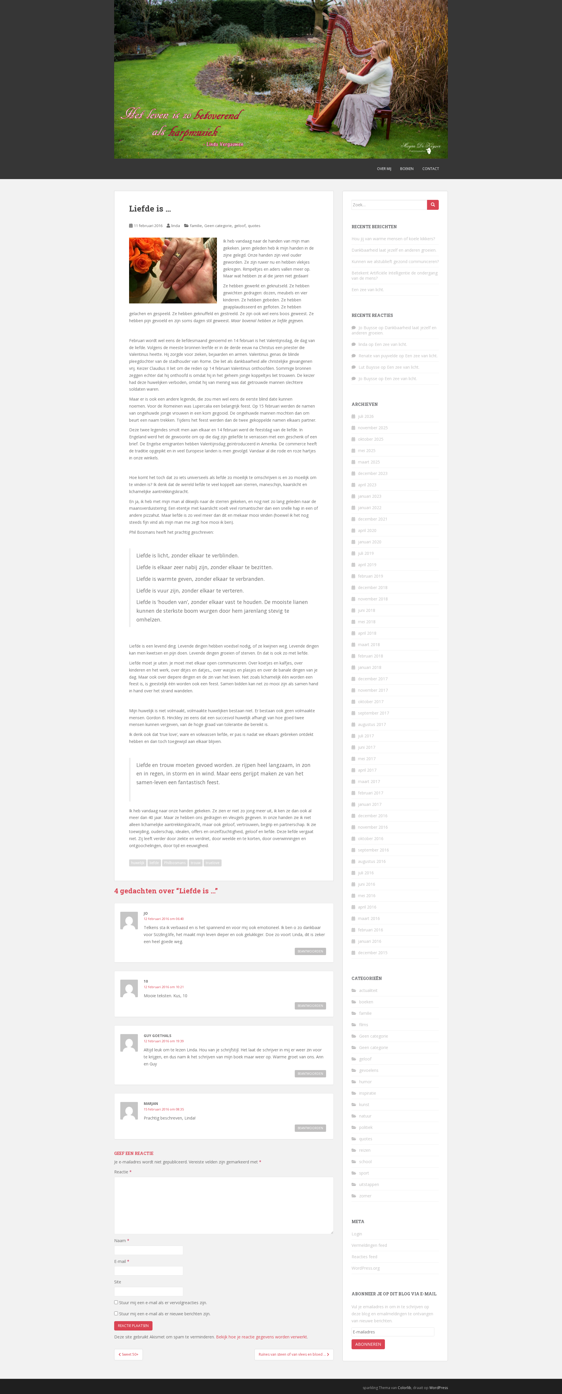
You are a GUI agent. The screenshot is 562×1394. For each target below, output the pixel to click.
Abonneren (368, 1344)
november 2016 (373, 827)
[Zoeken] (433, 205)
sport (364, 1173)
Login (357, 1234)
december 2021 (373, 519)
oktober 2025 (370, 439)
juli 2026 (366, 416)
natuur (365, 1116)
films (363, 1024)
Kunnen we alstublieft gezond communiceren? (395, 261)
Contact (430, 168)
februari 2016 (370, 930)
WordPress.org (366, 1268)
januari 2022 (369, 507)
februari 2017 (370, 793)
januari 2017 (369, 804)
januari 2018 (369, 667)
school (365, 1161)
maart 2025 (369, 462)
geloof (240, 225)
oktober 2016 (370, 838)
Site (117, 1282)
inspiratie (367, 1093)
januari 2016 (369, 941)
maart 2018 (369, 644)
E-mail (121, 1261)
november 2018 (373, 599)
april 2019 (367, 564)
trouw (196, 862)
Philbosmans (175, 862)
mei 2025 (367, 450)
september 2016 (373, 850)
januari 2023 (369, 496)
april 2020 (367, 530)
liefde (154, 862)
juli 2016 (366, 872)
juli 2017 (366, 736)
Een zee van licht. (368, 289)
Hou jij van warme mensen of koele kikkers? (393, 238)
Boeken (407, 168)
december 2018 (373, 587)
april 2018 (367, 633)
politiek (366, 1127)
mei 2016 (367, 895)
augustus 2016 (372, 861)
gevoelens (368, 1070)
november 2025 (373, 427)
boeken (366, 1002)
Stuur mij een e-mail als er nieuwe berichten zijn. (164, 1313)
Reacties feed (364, 1256)
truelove (213, 862)
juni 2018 (366, 610)
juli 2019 (366, 553)
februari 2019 (370, 576)
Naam (121, 1240)
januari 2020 (369, 542)
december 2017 (373, 678)
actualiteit (368, 990)
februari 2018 (370, 656)
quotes (254, 225)
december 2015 (373, 952)
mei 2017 (367, 758)
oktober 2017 (370, 701)
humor (365, 1081)
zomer (365, 1196)
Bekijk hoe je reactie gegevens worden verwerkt (261, 1337)
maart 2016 (369, 918)
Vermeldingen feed (369, 1245)
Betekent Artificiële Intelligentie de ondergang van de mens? (395, 275)
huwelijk (137, 862)
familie (196, 225)
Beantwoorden (310, 951)
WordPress (438, 1387)
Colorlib (404, 1387)
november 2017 (373, 690)
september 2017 (373, 713)
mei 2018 (367, 621)
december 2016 (373, 815)
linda (175, 225)
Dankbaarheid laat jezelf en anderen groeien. (394, 250)
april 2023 (367, 484)
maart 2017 (369, 781)
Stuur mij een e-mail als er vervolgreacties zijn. (163, 1302)
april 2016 (367, 907)
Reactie (123, 1172)
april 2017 (367, 770)
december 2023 (373, 473)
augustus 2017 (372, 724)
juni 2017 (366, 747)
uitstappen (369, 1184)
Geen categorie (218, 225)
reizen (365, 1150)
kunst (364, 1104)
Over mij (384, 168)
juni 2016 (366, 884)
